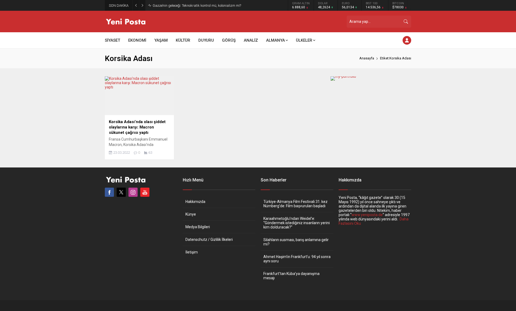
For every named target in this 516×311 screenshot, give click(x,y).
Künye (190, 214)
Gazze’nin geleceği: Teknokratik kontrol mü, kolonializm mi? (197, 5)
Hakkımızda (195, 201)
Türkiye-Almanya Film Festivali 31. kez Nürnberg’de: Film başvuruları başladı (295, 203)
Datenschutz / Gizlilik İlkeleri (209, 239)
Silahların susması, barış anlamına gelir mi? (296, 242)
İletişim (191, 252)
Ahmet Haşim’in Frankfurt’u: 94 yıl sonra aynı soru (297, 259)
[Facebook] (109, 192)
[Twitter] (121, 192)
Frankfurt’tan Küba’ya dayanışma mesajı (291, 275)
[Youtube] (144, 192)
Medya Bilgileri (197, 227)
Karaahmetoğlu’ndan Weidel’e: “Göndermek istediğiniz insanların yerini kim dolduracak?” (296, 222)
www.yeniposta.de (367, 215)
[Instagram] (133, 192)
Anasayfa (366, 58)
